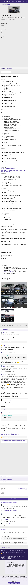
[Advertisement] (14, 53)
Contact (2, 552)
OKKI (4, 332)
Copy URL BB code (5, 536)
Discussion (9, 68)
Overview (3, 68)
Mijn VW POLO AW (7, 505)
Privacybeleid (19, 552)
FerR (4, 366)
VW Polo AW (6, 519)
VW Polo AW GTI (7, 523)
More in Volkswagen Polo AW (9, 502)
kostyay (5, 345)
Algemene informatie (6, 479)
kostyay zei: (4, 355)
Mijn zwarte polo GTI (8, 514)
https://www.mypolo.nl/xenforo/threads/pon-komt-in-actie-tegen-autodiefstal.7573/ (13, 433)
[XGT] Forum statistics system (8, 557)
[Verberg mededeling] (25, 561)
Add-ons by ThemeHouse (6, 558)
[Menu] (2, 1)
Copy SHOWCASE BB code (6, 541)
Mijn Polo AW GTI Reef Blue (10, 510)
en (7, 341)
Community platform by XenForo (12, 556)
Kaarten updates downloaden (8, 168)
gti (18, 17)
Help (24, 552)
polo (21, 17)
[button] (15, 550)
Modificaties (4, 482)
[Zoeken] (26, 1)
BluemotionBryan (7, 400)
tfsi (24, 17)
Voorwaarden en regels (10, 552)
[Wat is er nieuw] (23, 1)
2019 (16, 17)
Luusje (3, 17)
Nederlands (20, 550)
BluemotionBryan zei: (6, 415)
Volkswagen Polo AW (22, 488)
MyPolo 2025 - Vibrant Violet (8, 550)
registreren (21, 570)
